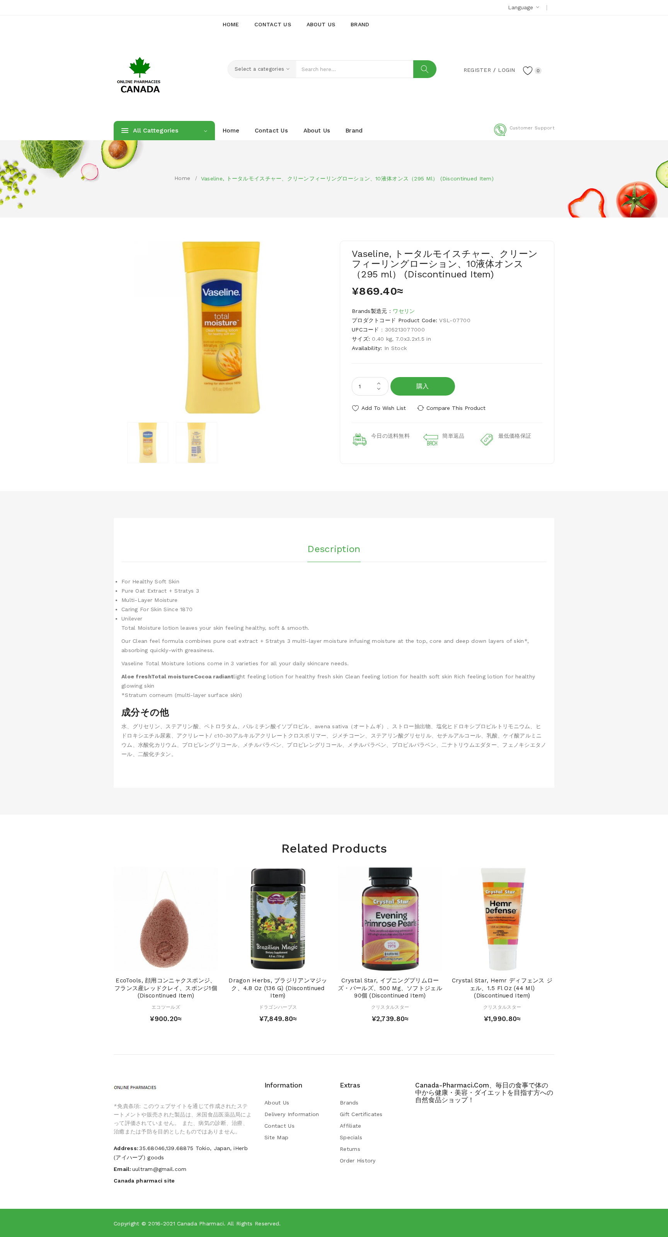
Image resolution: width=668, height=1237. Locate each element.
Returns (350, 1149)
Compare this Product (456, 408)
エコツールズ (166, 1007)
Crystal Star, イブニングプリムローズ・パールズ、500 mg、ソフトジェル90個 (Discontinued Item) (390, 988)
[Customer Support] (524, 134)
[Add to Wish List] (173, 963)
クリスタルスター (390, 1007)
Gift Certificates (361, 1114)
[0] (528, 70)
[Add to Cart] (143, 963)
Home (182, 178)
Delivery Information (291, 1114)
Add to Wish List (383, 408)
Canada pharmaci (200, 1223)
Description (333, 549)
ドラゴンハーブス (278, 1007)
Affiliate (350, 1126)
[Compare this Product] (188, 963)
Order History (358, 1160)
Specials (351, 1137)
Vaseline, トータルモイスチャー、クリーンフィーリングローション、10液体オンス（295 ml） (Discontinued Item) (347, 178)
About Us (276, 1102)
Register (477, 70)
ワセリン (404, 311)
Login (506, 70)
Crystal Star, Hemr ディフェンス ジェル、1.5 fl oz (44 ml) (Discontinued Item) (502, 988)
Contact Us (279, 1126)
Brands (349, 1102)
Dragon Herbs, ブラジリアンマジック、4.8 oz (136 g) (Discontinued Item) (277, 988)
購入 (422, 386)
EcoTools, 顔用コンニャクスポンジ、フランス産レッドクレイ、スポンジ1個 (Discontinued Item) (165, 988)
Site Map (276, 1137)
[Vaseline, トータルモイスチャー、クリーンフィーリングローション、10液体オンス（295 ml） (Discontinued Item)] (147, 442)
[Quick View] (158, 963)
